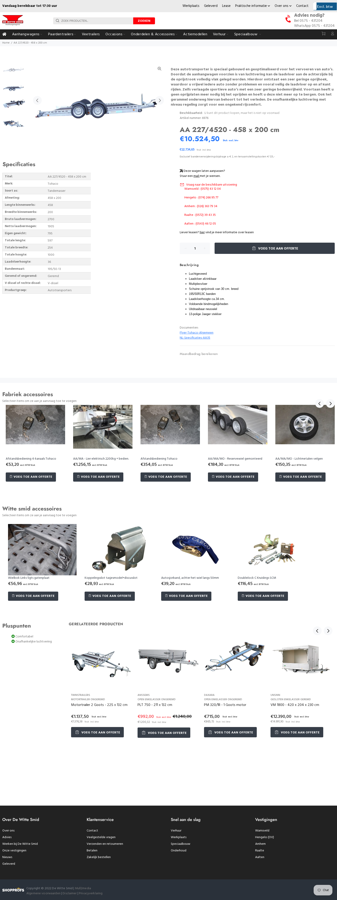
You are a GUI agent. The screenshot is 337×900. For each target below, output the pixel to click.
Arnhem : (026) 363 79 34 (200, 206)
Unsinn (275, 695)
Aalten (259, 857)
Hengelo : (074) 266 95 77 (201, 197)
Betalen (92, 850)
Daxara (209, 695)
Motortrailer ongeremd (88, 699)
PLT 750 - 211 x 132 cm (155, 705)
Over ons (282, 6)
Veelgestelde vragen (101, 837)
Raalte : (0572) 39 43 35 (200, 215)
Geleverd (211, 6)
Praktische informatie (251, 6)
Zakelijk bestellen (99, 857)
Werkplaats (190, 6)
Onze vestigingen (14, 850)
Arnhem (260, 844)
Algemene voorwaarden (43, 893)
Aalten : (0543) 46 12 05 (200, 223)
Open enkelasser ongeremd (157, 699)
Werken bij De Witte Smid (20, 844)
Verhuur (176, 830)
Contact (302, 6)
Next (159, 100)
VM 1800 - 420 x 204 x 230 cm (295, 705)
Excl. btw (325, 7)
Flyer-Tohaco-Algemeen (196, 332)
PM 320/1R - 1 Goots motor (225, 705)
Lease (226, 6)
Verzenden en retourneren (105, 844)
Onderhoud (178, 850)
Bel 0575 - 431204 (308, 21)
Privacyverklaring (90, 893)
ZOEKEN (144, 21)
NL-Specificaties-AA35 (195, 337)
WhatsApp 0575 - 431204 (314, 26)
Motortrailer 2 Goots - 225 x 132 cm (99, 705)
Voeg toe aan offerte (277, 248)
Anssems (144, 695)
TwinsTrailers (80, 695)
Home (6, 43)
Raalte (259, 850)
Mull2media (83, 888)
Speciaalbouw (180, 844)
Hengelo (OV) (264, 837)
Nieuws (7, 857)
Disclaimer (70, 893)
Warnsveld (262, 830)
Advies (6, 837)
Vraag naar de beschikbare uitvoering (211, 184)
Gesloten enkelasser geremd (291, 699)
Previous (37, 100)
